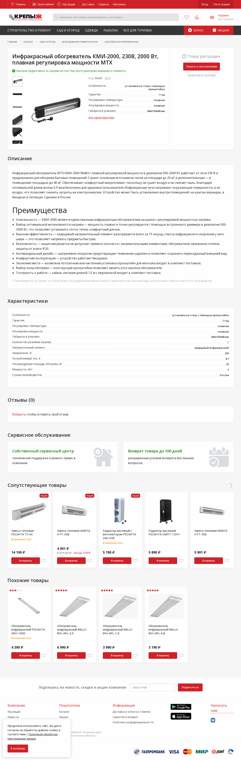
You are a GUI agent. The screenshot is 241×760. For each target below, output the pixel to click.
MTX (108, 78)
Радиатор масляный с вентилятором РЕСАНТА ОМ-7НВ (119, 534)
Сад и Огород (68, 30)
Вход (204, 4)
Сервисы (103, 4)
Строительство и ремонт (29, 30)
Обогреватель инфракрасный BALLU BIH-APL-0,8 (163, 629)
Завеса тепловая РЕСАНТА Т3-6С (22, 532)
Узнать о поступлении (201, 66)
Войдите (18, 414)
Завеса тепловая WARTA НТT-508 (210, 532)
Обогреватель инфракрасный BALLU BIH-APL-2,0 (71, 629)
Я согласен (18, 748)
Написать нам (219, 708)
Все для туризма (138, 30)
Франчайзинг (45, 4)
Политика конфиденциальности (133, 722)
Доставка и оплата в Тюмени (131, 711)
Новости (13, 717)
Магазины (119, 4)
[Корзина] (212, 17)
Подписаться (190, 687)
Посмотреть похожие (202, 75)
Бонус (198, 30)
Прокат (64, 717)
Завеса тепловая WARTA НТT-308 (73, 532)
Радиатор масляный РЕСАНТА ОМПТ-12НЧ (164, 532)
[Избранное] (186, 17)
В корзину (25, 560)
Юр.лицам (68, 4)
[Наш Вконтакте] (213, 720)
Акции (223, 30)
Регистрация (222, 4)
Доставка (88, 4)
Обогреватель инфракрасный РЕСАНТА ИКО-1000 (28, 629)
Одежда (91, 30)
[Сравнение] (197, 17)
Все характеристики (101, 117)
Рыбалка (111, 30)
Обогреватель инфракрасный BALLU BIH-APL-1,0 (117, 629)
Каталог (64, 711)
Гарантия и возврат (125, 717)
